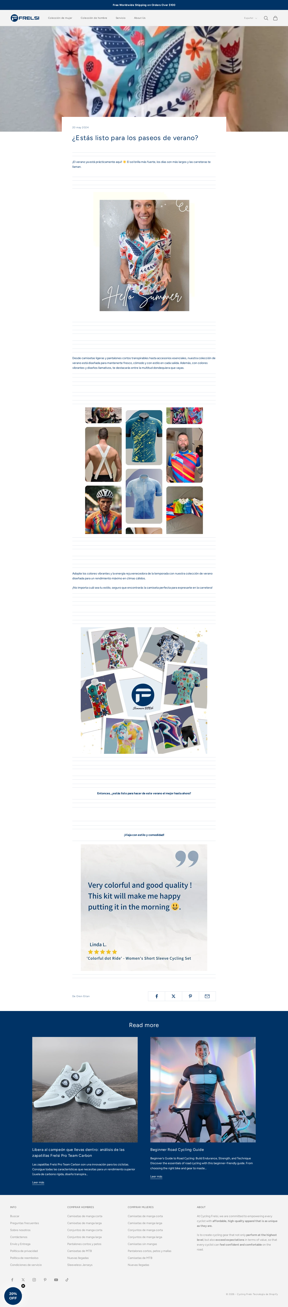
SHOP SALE (144, 677)
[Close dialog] (186, 596)
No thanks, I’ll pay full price (144, 704)
